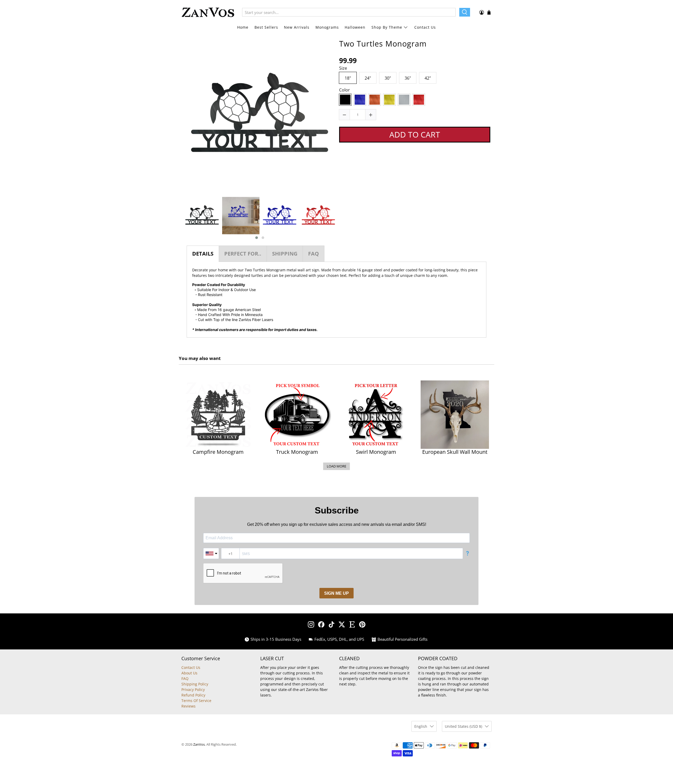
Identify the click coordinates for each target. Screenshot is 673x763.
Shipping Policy (194, 683)
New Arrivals (296, 27)
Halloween (355, 27)
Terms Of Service (196, 700)
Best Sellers (266, 27)
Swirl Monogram (376, 452)
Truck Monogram (297, 452)
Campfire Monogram (218, 452)
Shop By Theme (386, 27)
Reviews (188, 706)
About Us (189, 672)
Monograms (327, 27)
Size (343, 68)
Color (344, 90)
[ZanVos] (208, 12)
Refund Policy (193, 695)
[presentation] (178, 218)
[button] (256, 237)
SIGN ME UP (336, 593)
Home (242, 27)
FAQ (184, 678)
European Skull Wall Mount (454, 452)
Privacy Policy (193, 689)
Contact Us (425, 27)
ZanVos (199, 744)
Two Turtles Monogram (383, 44)
